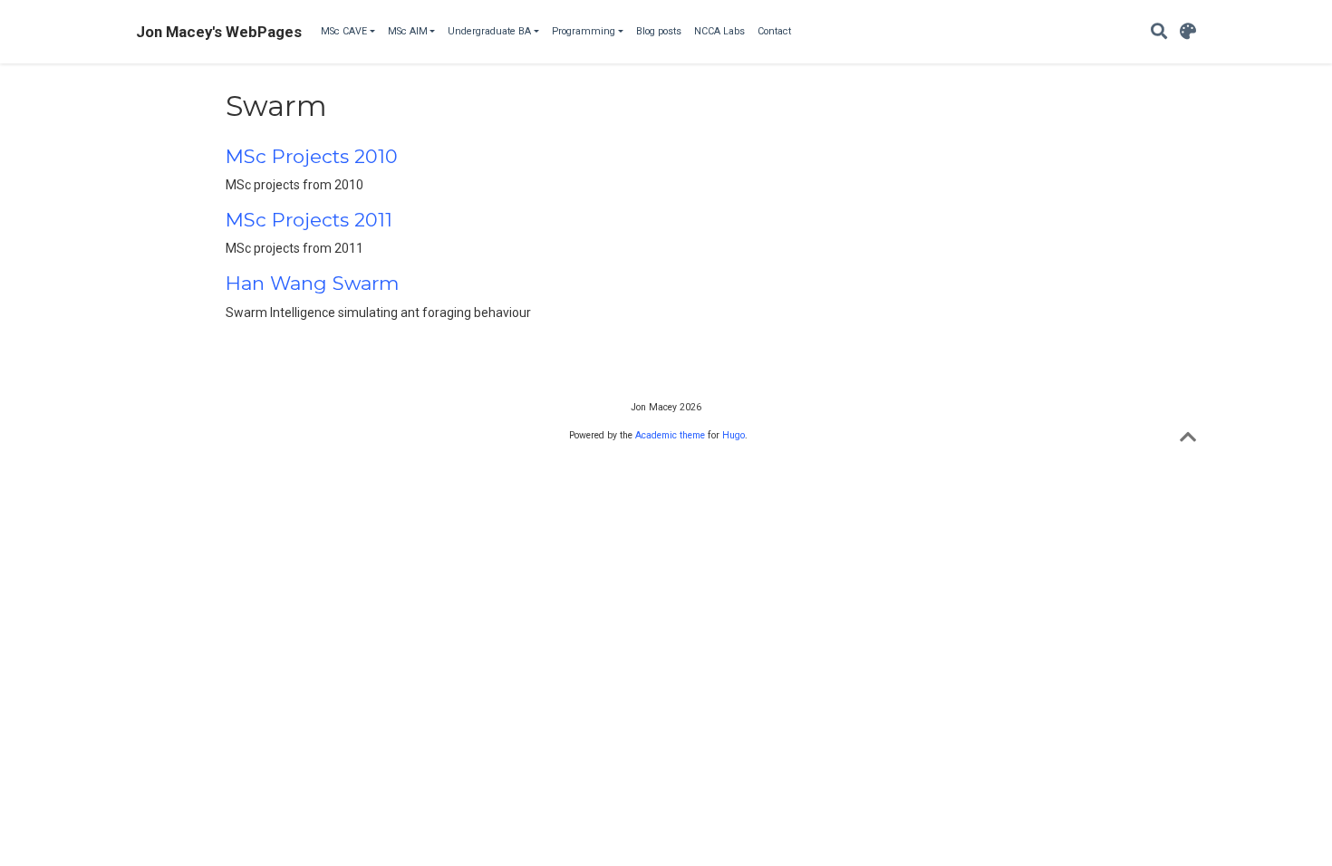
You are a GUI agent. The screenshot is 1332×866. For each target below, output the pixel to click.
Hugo (733, 435)
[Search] (1159, 32)
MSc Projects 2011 (309, 219)
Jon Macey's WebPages (219, 32)
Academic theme (670, 435)
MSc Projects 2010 (312, 156)
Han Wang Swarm (312, 283)
